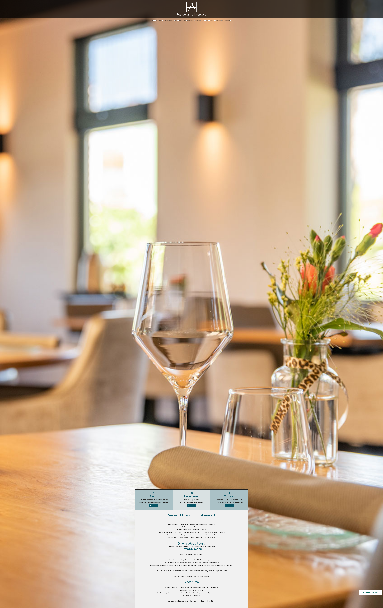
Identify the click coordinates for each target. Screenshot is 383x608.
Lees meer (153, 506)
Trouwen (168, 20)
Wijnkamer (177, 20)
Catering (197, 20)
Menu (161, 20)
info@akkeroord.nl (236, 502)
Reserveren (218, 20)
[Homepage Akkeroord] (191, 15)
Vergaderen (188, 20)
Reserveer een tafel (370, 592)
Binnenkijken (207, 20)
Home (154, 20)
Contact (228, 20)
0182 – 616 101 (223, 502)
